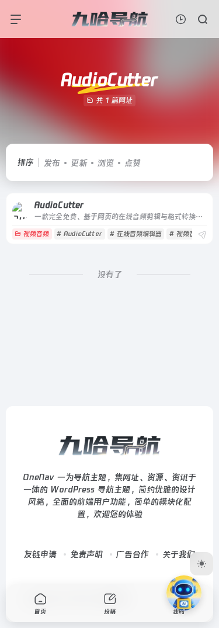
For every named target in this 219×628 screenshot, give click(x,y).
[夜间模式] (201, 563)
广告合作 (132, 554)
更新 (79, 163)
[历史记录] (181, 19)
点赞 (132, 163)
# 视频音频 (185, 234)
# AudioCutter (79, 234)
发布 (52, 163)
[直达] (202, 235)
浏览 (106, 163)
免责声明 (86, 554)
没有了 (110, 274)
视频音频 (36, 234)
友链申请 (40, 554)
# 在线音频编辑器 (136, 234)
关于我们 (178, 554)
